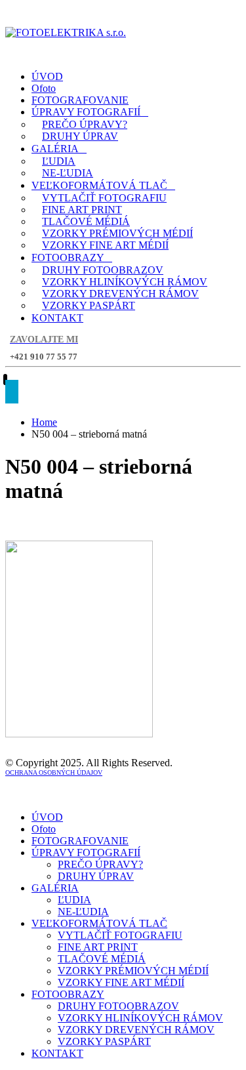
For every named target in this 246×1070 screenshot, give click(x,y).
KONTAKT (57, 317)
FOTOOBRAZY (67, 257)
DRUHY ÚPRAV (80, 136)
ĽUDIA (58, 161)
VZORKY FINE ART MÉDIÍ (105, 245)
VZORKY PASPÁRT (88, 305)
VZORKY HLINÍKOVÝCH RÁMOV (124, 281)
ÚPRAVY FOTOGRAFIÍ (85, 111)
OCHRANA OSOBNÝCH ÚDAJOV (53, 772)
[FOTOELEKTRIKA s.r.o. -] (65, 32)
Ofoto (43, 88)
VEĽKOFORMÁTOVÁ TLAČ (99, 185)
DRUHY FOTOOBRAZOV (102, 270)
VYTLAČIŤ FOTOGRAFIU (104, 197)
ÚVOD (47, 76)
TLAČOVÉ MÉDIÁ (86, 221)
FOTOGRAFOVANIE (80, 100)
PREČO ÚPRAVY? (84, 124)
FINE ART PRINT (82, 209)
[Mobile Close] (13, 794)
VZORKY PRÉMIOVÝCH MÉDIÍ (117, 233)
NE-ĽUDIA (67, 172)
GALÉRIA (55, 148)
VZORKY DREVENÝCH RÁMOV (120, 293)
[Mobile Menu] (11, 391)
